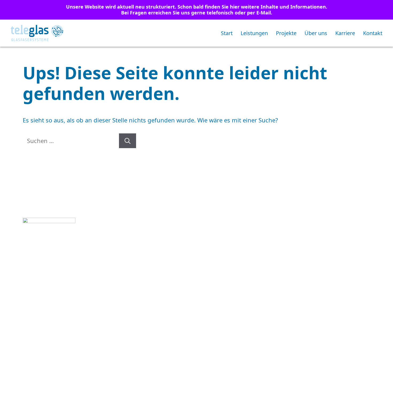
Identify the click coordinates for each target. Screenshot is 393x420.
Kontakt (372, 33)
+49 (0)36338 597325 (64, 287)
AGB (201, 334)
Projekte (286, 33)
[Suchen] (127, 140)
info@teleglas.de (67, 296)
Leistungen (254, 33)
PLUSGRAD (354, 334)
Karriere (345, 33)
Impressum (244, 334)
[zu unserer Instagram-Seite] (28, 333)
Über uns (316, 33)
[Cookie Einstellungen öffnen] (11, 412)
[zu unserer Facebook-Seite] (43, 333)
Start (227, 33)
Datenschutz (300, 334)
